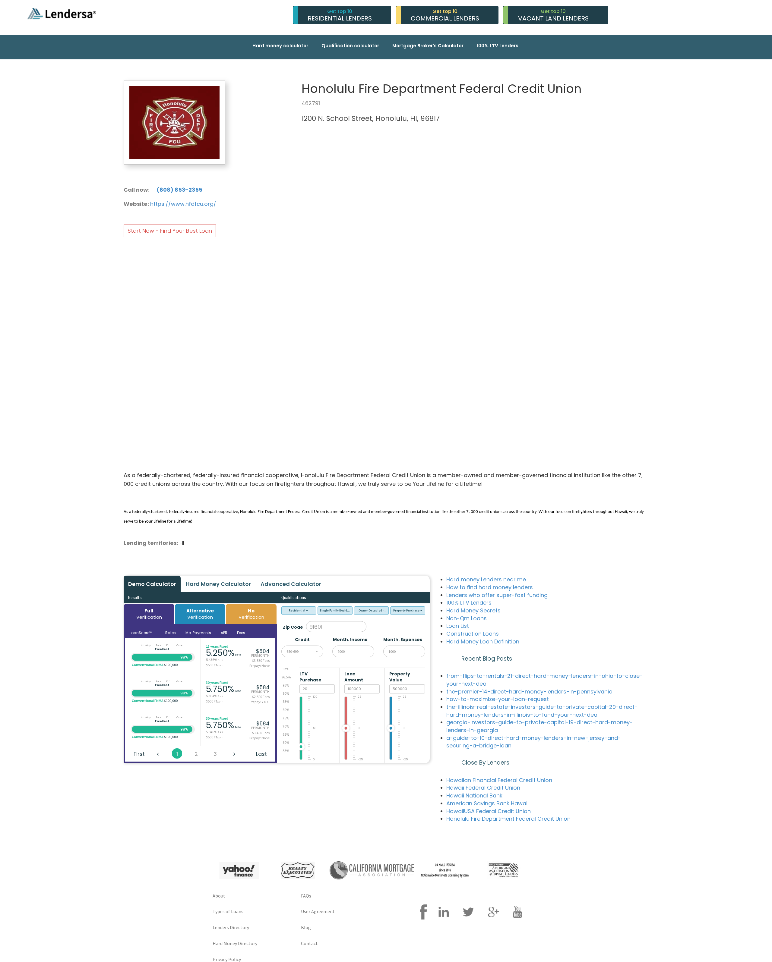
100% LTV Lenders (497, 45)
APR (224, 632)
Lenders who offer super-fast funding (497, 595)
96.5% (286, 677)
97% (286, 669)
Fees (241, 632)
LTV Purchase (310, 677)
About (219, 896)
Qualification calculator (350, 45)
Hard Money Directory (235, 943)
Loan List (457, 626)
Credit (302, 640)
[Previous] (158, 753)
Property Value (399, 677)
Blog (306, 927)
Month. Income (350, 640)
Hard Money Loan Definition (482, 641)
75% (286, 718)
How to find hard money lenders (489, 587)
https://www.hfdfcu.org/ (183, 204)
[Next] (234, 753)
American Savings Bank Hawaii (487, 803)
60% (286, 742)
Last (261, 754)
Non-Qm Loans (466, 618)
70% (286, 726)
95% (286, 685)
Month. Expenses (402, 640)
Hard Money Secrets (473, 610)
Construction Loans (472, 633)
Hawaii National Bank (474, 795)
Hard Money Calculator (218, 584)
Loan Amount (354, 677)
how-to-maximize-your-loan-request (497, 699)
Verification (149, 614)
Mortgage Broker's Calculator (428, 45)
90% (286, 693)
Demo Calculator (152, 584)
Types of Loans (228, 911)
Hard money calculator (280, 45)
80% (286, 709)
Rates (170, 632)
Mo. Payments (198, 632)
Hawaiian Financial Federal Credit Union (499, 780)
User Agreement (318, 911)
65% (286, 734)
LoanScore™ (141, 632)
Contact (309, 943)
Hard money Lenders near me (486, 579)
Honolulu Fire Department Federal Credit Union (508, 818)
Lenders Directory (231, 927)
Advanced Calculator (291, 584)
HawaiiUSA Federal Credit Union (488, 811)
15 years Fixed (217, 646)
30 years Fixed (217, 682)
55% (286, 750)
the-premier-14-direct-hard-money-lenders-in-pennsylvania (529, 691)
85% (286, 701)
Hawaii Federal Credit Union (483, 787)
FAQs (306, 896)
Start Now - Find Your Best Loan (170, 230)
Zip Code (293, 627)
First (139, 754)
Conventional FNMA (147, 664)
